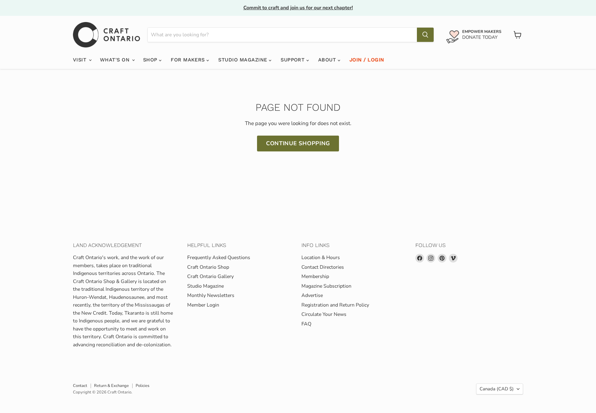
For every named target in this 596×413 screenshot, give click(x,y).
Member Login (203, 305)
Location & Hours (320, 257)
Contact (80, 385)
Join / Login (367, 60)
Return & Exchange (111, 385)
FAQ (306, 324)
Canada (497, 389)
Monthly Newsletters (210, 295)
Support (293, 60)
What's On (115, 60)
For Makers (188, 60)
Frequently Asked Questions (218, 257)
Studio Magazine (243, 60)
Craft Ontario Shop (208, 267)
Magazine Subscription (326, 286)
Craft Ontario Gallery (210, 276)
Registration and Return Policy (335, 305)
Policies (142, 385)
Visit (80, 60)
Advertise (312, 295)
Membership (315, 276)
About (328, 60)
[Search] (425, 35)
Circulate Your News (323, 314)
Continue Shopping (298, 143)
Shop (151, 60)
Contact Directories (322, 267)
